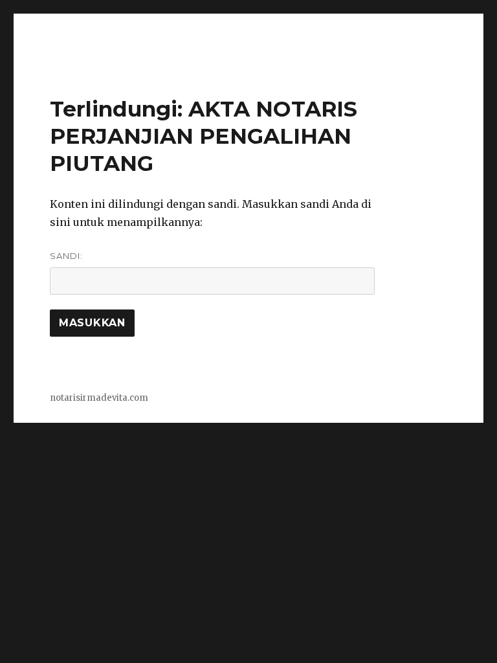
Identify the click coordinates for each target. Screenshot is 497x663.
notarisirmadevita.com (99, 397)
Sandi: (66, 256)
